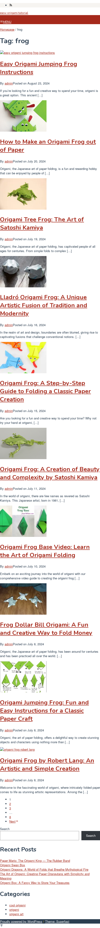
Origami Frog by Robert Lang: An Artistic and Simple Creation (47, 764)
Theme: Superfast (57, 921)
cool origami (17, 905)
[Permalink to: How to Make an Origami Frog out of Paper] (23, 130)
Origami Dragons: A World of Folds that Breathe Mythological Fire (44, 869)
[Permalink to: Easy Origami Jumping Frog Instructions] (27, 52)
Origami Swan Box (12, 865)
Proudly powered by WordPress (21, 921)
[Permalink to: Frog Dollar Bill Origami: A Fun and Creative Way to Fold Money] (23, 613)
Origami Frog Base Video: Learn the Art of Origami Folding (45, 551)
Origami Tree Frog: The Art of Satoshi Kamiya (42, 223)
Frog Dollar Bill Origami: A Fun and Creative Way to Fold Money (46, 629)
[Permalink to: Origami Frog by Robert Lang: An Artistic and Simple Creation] (17, 749)
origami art (16, 914)
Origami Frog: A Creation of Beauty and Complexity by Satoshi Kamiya (50, 473)
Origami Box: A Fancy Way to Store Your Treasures (35, 882)
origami (14, 909)
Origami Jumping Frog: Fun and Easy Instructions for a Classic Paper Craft (44, 710)
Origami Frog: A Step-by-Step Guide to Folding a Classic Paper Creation (45, 391)
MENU (7, 22)
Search (5, 829)
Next (12, 821)
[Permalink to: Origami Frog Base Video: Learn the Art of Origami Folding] (23, 535)
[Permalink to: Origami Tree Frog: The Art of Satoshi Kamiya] (23, 208)
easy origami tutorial (14, 13)
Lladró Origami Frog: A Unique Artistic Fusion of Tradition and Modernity (43, 305)
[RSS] (10, 5)
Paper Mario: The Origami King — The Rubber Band (35, 860)
